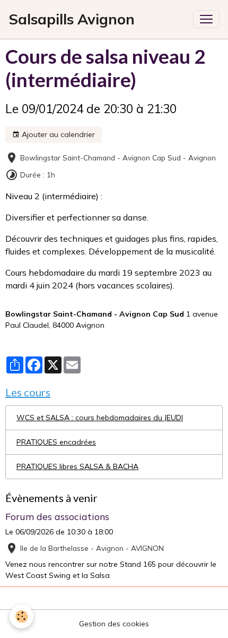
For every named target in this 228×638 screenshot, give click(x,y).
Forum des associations (57, 516)
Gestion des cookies (114, 623)
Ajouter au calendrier (57, 134)
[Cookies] (21, 616)
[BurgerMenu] (206, 19)
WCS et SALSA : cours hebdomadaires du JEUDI (99, 417)
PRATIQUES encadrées (56, 442)
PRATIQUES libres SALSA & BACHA (77, 466)
